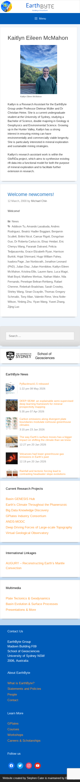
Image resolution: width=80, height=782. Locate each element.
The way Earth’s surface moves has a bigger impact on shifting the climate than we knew (46, 438)
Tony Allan (27, 296)
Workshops (15, 735)
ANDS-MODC (15, 521)
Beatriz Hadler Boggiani (36, 231)
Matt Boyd (14, 276)
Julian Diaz (23, 266)
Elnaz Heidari (49, 241)
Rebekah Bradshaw (31, 286)
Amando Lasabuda (38, 226)
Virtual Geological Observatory (27, 533)
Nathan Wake (52, 276)
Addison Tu (18, 226)
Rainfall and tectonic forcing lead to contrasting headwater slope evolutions (42, 472)
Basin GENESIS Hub (20, 499)
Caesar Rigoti (41, 236)
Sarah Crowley (54, 286)
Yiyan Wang (40, 301)
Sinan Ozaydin (34, 291)
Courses (13, 729)
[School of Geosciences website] (45, 359)
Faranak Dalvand (36, 246)
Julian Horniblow (41, 266)
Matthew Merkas (32, 276)
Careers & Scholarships (24, 740)
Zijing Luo (13, 306)
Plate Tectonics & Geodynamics (28, 598)
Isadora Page (16, 261)
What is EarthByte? (20, 683)
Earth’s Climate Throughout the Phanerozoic (36, 504)
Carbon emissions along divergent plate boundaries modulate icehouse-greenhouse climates (45, 421)
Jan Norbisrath (34, 261)
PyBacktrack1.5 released (34, 383)
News (15, 221)
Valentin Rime (42, 296)
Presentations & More (21, 610)
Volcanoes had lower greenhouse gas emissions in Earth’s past (42, 455)
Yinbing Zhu (24, 301)
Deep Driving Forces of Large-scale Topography (39, 527)
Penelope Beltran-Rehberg (37, 281)
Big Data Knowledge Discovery (27, 510)
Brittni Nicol (25, 236)
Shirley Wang (16, 291)
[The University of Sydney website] (19, 359)
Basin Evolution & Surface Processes (32, 604)
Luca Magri (61, 271)
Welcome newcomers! (31, 194)
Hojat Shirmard (26, 256)
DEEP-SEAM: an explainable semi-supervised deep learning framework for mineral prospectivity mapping (46, 403)
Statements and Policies (24, 689)
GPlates (13, 723)
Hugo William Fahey (49, 256)
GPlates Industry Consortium (26, 516)
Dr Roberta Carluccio (27, 241)
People (12, 694)
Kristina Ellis (28, 271)
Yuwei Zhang (56, 301)
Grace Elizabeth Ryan (38, 251)
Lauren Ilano (45, 271)
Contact (12, 700)
